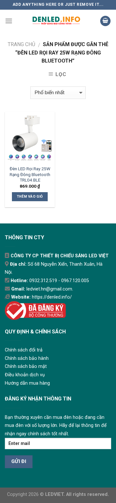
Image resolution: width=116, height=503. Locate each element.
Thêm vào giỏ (30, 196)
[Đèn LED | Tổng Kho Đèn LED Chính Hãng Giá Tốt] (56, 21)
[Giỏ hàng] (105, 21)
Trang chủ (21, 44)
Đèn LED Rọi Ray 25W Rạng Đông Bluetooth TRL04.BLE (30, 174)
